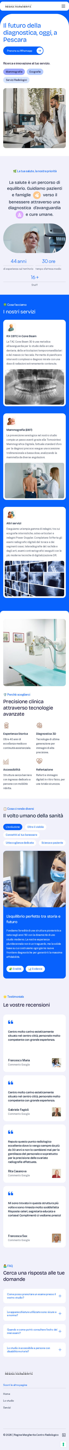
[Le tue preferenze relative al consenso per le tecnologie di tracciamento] (63, 1444)
